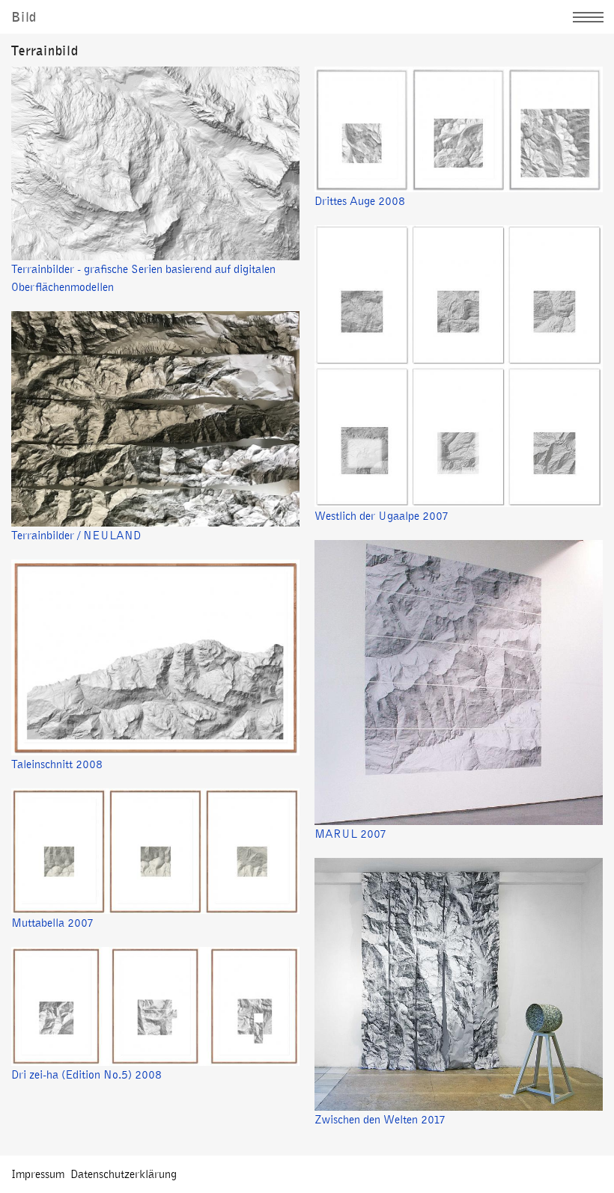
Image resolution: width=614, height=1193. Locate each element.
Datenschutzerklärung (123, 1174)
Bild (24, 16)
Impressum (37, 1174)
